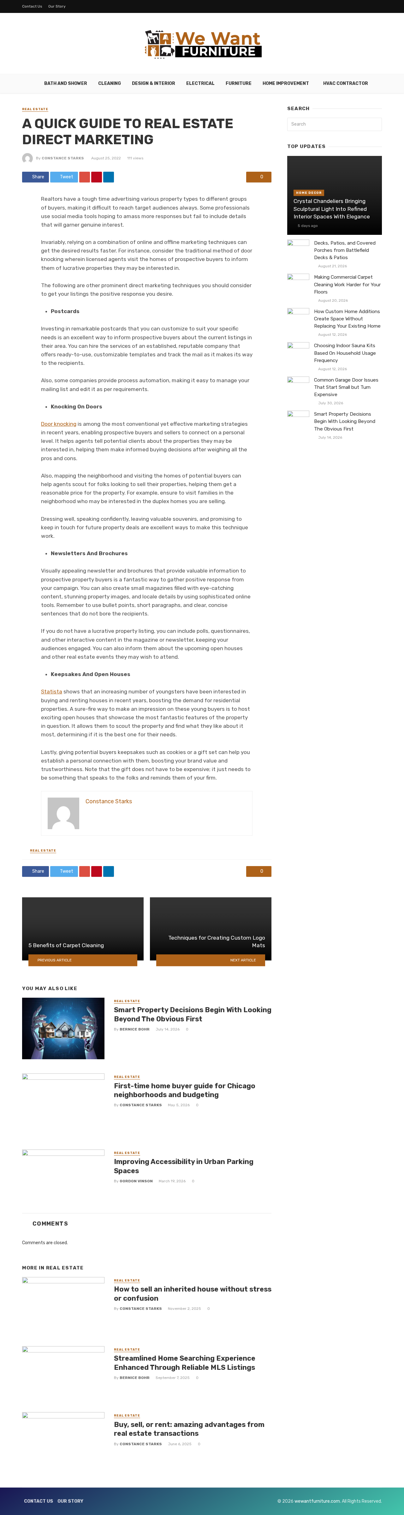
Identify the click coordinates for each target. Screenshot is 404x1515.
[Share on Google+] (84, 177)
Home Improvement (286, 83)
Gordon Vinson (136, 1181)
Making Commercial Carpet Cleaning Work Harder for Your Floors (347, 284)
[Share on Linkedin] (108, 177)
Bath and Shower (65, 83)
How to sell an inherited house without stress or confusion (192, 1293)
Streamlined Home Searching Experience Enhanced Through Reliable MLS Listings (184, 1362)
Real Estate (35, 109)
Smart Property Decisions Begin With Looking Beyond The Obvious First (192, 1014)
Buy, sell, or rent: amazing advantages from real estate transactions (189, 1429)
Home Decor (309, 193)
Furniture (239, 83)
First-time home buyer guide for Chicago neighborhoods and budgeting (184, 1090)
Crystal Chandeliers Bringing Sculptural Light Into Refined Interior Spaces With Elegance (332, 209)
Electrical (200, 83)
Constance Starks (63, 158)
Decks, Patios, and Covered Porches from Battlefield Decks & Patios (345, 250)
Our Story (57, 6)
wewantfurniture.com (317, 1501)
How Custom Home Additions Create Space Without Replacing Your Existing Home (347, 319)
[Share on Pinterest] (96, 177)
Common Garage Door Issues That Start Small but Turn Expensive (346, 387)
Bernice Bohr (135, 1029)
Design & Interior (153, 83)
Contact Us (32, 6)
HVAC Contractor (345, 83)
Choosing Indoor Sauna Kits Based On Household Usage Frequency (345, 353)
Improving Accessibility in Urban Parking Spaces (183, 1166)
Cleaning (109, 83)
